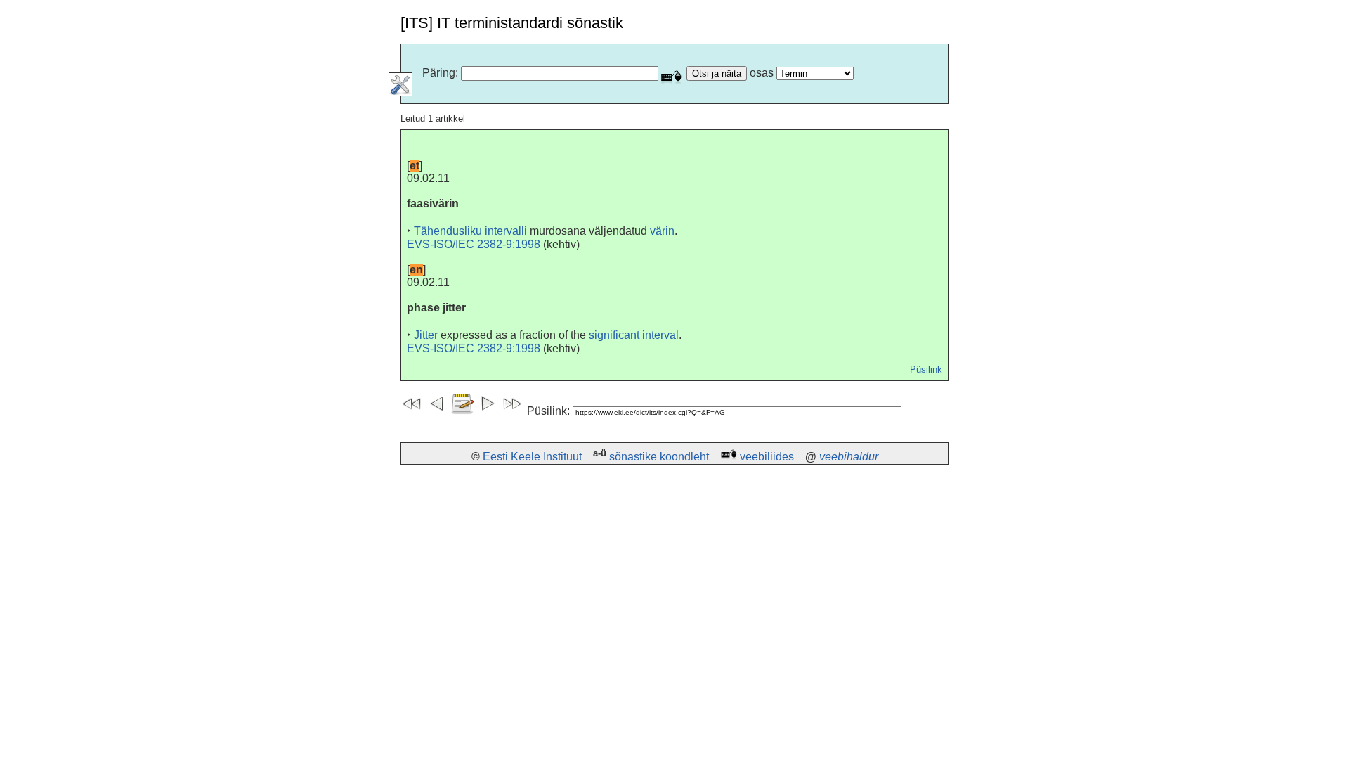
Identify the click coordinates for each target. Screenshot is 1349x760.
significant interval (634, 335)
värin (662, 231)
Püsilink (926, 369)
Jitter (426, 335)
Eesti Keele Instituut (532, 457)
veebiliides (767, 457)
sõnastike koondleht (659, 457)
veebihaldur (848, 457)
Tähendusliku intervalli (470, 231)
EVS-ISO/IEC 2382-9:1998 (473, 244)
